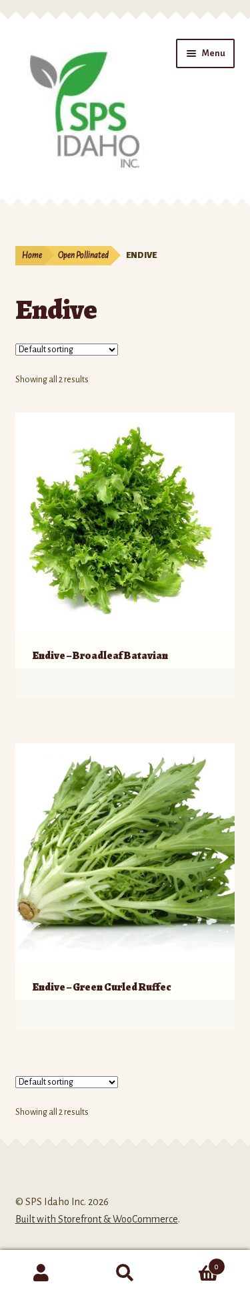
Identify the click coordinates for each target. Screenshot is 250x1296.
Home (32, 255)
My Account (41, 1273)
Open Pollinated (83, 255)
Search (125, 1273)
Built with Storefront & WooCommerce (96, 1219)
